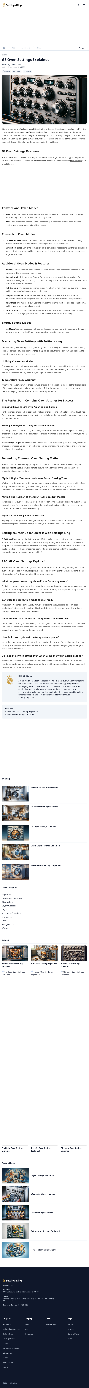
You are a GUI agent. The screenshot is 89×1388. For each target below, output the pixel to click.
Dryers (5, 1343)
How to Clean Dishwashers (43, 1250)
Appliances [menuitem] (6, 894)
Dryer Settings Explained (42, 1175)
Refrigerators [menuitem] (8, 924)
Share (7, 71)
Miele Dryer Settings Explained (45, 787)
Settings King (8, 1285)
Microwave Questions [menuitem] (11, 913)
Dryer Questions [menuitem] (9, 905)
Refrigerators (8, 1362)
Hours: (5, 1296)
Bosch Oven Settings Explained (20, 714)
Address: (6, 1289)
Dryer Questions (9, 1339)
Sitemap (71, 1339)
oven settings (76, 160)
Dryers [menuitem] (5, 909)
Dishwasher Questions (11, 1329)
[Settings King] (12, 5)
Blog (13, 48)
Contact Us (29, 1334)
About (27, 1324)
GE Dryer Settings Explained (44, 826)
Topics (81, 48)
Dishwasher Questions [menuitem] (12, 898)
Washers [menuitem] (6, 928)
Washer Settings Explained (43, 1194)
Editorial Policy (73, 1334)
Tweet (18, 71)
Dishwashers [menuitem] (7, 902)
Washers (6, 1367)
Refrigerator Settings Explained (45, 1231)
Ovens (39, 48)
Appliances (26, 48)
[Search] (78, 5)
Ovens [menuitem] (4, 920)
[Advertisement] (44, 27)
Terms (70, 1324)
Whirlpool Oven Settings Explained (22, 711)
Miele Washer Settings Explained (46, 865)
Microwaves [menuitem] (7, 917)
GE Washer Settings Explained (44, 806)
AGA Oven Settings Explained (44, 963)
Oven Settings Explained (42, 1212)
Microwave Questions (11, 1348)
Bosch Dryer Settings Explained (45, 845)
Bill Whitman (25, 676)
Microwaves (7, 1353)
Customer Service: (10, 1305)
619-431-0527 (23, 1305)
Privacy (71, 1329)
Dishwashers (8, 1334)
